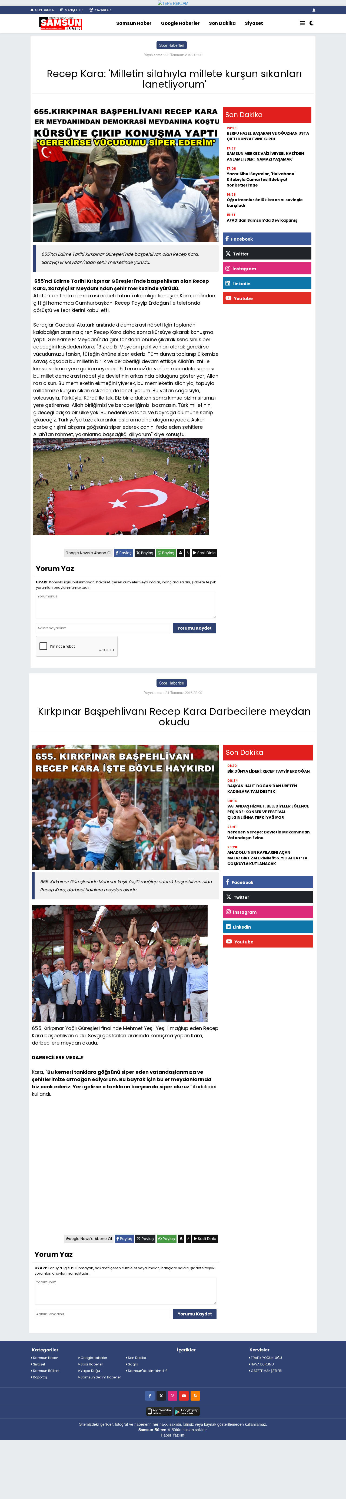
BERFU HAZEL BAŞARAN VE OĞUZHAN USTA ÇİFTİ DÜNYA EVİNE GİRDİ (268, 136)
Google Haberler (180, 23)
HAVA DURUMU (262, 1364)
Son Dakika (222, 23)
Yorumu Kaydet (194, 628)
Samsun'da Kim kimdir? (147, 1370)
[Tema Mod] (311, 23)
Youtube (243, 298)
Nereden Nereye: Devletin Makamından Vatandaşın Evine (268, 834)
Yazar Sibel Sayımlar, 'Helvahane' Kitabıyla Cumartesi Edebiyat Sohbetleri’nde (261, 179)
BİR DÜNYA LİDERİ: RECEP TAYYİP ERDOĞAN (268, 771)
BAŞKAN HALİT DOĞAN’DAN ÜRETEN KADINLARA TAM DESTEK (262, 788)
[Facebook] (150, 1395)
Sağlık (132, 1364)
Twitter (240, 254)
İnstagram (244, 269)
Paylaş (125, 553)
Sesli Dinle (206, 553)
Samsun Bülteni (45, 1370)
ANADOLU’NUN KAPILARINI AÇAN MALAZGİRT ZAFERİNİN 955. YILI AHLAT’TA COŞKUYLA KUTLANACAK (267, 858)
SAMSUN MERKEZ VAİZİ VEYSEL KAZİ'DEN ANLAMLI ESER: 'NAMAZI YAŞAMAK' (265, 156)
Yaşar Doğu (90, 1370)
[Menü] (302, 23)
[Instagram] (172, 1395)
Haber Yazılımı (173, 1435)
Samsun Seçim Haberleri (100, 1377)
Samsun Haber (134, 23)
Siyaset (254, 23)
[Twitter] (161, 1395)
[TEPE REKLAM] (173, 2)
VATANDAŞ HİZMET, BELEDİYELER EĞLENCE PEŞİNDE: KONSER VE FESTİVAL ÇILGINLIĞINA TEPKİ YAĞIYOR (268, 811)
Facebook (241, 239)
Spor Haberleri (171, 45)
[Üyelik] (313, 10)
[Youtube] (184, 1395)
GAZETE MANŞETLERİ (266, 1370)
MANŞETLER (73, 10)
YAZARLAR (102, 10)
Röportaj (39, 1377)
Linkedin (241, 284)
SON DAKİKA (44, 10)
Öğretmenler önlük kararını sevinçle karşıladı (265, 202)
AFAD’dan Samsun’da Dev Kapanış (262, 220)
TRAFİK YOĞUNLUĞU (266, 1357)
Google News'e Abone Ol (88, 553)
